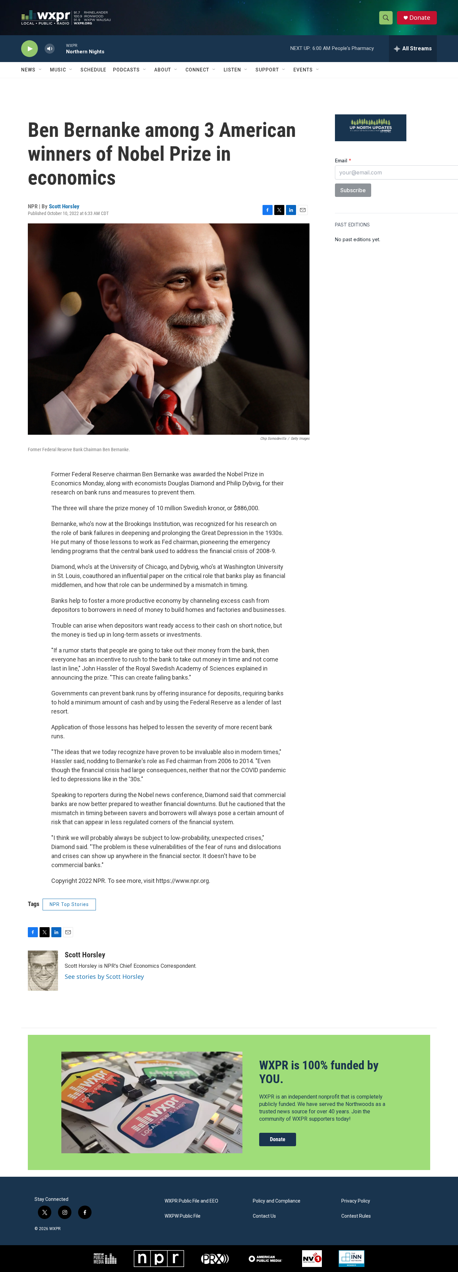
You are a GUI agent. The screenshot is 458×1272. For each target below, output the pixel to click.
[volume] (49, 48)
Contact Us (264, 1216)
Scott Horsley (64, 206)
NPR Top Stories (69, 904)
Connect (197, 69)
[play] (29, 49)
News (28, 69)
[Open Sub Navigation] (40, 69)
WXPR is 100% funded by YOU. (319, 1072)
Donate (419, 17)
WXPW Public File (183, 1216)
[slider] (60, 48)
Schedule (93, 69)
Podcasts (126, 69)
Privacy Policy (355, 1201)
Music (58, 69)
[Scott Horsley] (43, 971)
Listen (232, 69)
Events (303, 69)
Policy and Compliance (276, 1201)
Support (267, 69)
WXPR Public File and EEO (191, 1201)
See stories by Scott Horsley (104, 976)
